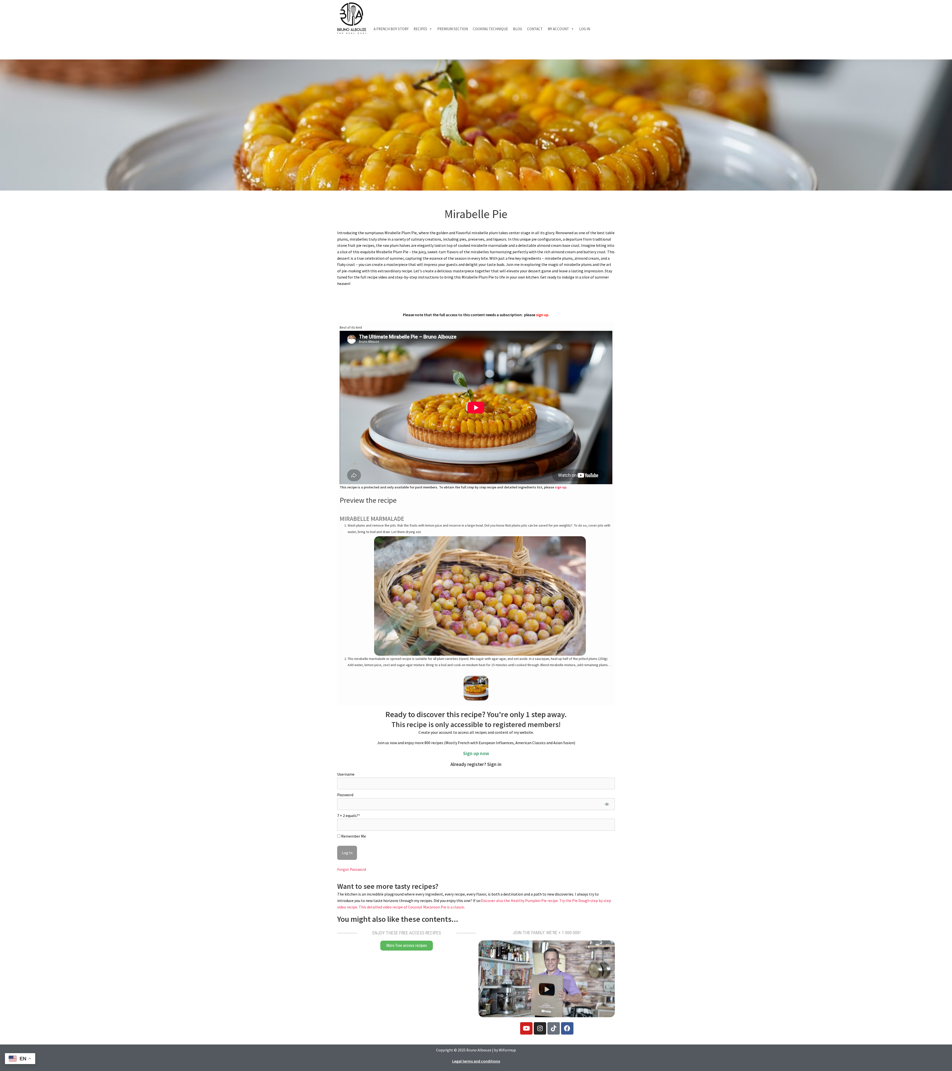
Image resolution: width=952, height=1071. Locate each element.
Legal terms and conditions (476, 1061)
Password (345, 794)
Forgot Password (351, 869)
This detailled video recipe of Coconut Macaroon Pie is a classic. (412, 906)
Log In (584, 29)
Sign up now (476, 753)
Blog (517, 29)
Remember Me (353, 836)
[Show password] (607, 804)
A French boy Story (391, 29)
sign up (542, 314)
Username (346, 774)
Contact (535, 29)
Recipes (420, 29)
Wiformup (507, 1049)
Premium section (452, 29)
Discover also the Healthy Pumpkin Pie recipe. (520, 900)
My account (558, 29)
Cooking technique (490, 29)
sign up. (561, 487)
